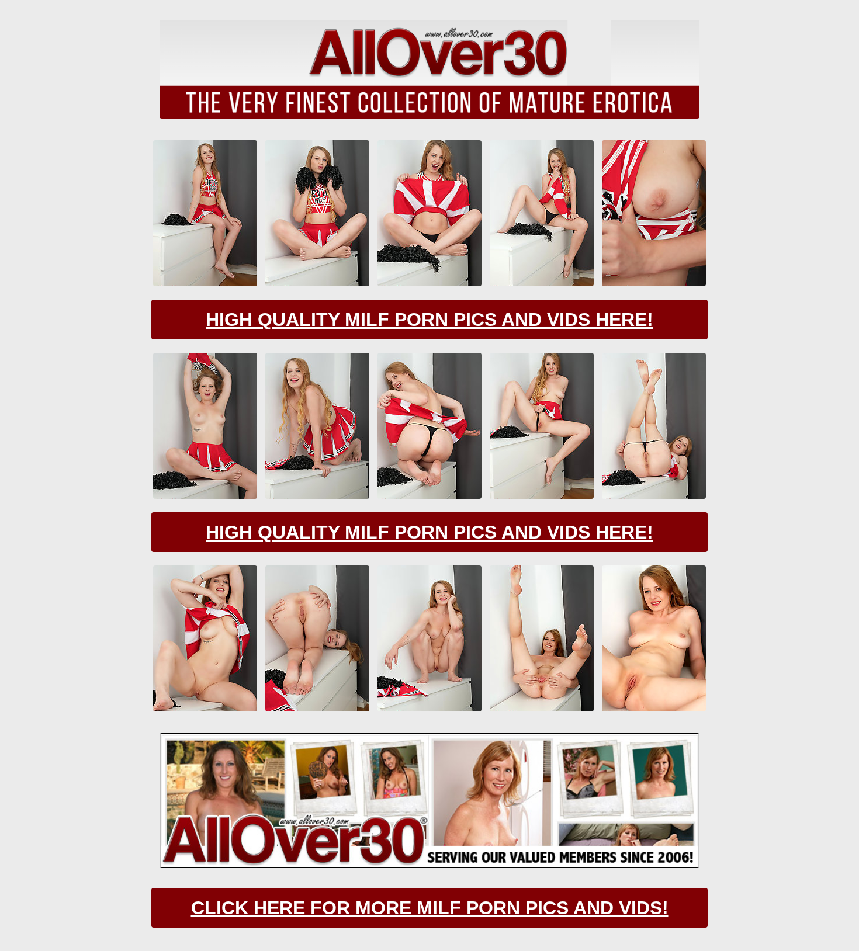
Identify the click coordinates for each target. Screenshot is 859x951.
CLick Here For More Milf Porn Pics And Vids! (430, 907)
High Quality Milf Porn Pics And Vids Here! (429, 319)
